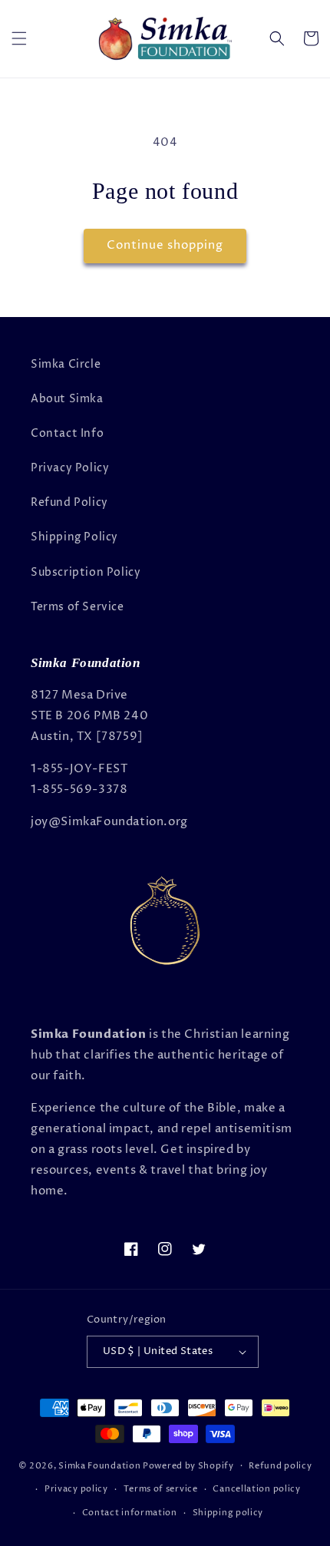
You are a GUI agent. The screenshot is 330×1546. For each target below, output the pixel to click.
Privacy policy (76, 1489)
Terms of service (161, 1489)
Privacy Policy (70, 468)
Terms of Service (77, 607)
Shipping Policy (74, 537)
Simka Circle (66, 364)
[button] (19, 38)
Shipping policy (228, 1512)
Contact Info (67, 433)
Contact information (129, 1512)
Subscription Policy (85, 572)
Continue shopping (165, 245)
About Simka (67, 398)
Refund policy (280, 1466)
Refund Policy (69, 502)
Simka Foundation (99, 1465)
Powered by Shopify (188, 1465)
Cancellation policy (256, 1489)
